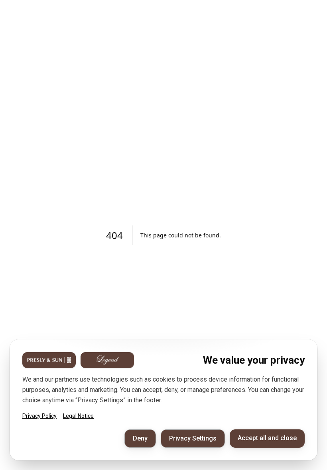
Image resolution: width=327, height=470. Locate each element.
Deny (140, 438)
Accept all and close (267, 438)
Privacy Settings (193, 438)
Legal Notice (78, 416)
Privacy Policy (39, 416)
